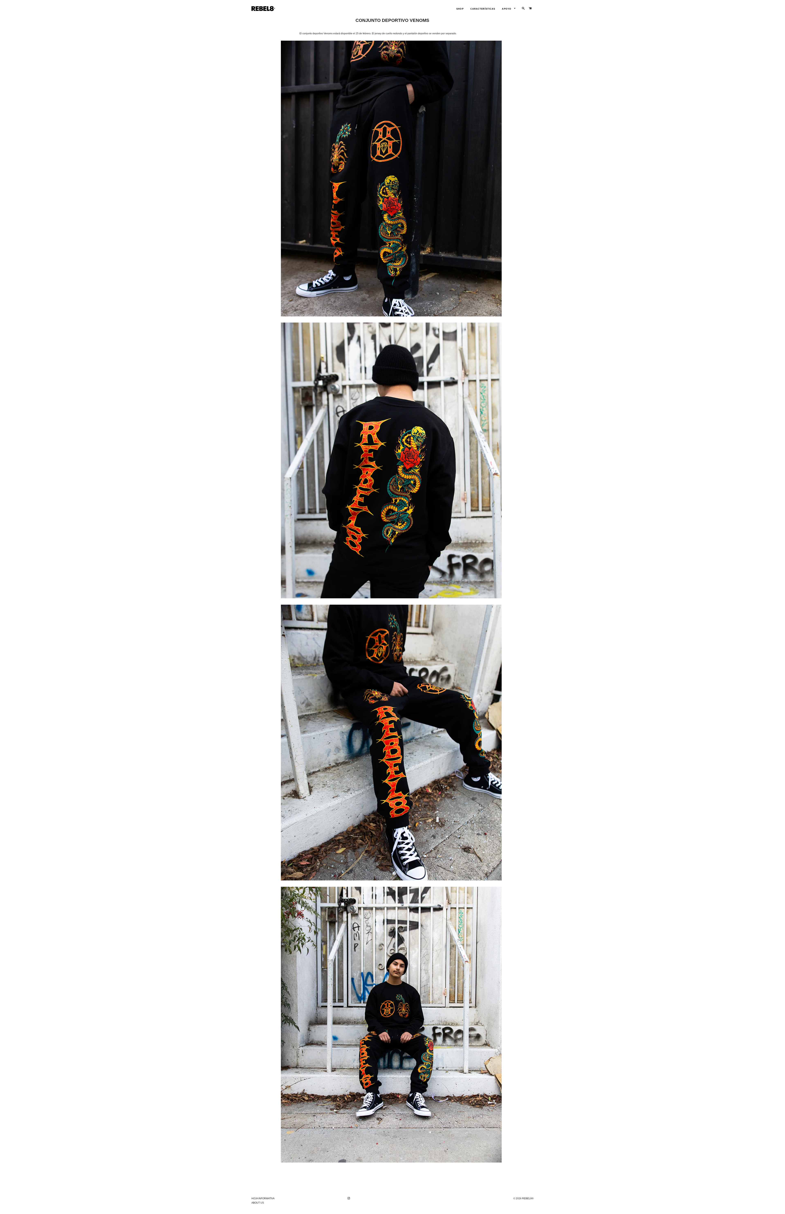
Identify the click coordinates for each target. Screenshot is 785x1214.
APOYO (507, 9)
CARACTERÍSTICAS (482, 9)
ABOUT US (257, 1202)
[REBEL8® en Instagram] (349, 1198)
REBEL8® (528, 1198)
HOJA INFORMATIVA (263, 1198)
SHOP (459, 9)
